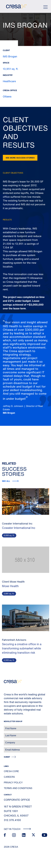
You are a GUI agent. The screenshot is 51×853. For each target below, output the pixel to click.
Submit (7, 757)
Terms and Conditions (18, 788)
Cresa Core (11, 771)
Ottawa (7, 96)
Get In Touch (12, 829)
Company (5, 741)
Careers (9, 777)
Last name (5, 734)
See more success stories (20, 157)
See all (6, 481)
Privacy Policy (13, 782)
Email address (7, 748)
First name (5, 727)
